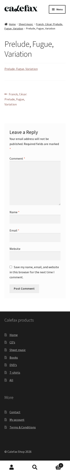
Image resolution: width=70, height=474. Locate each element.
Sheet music (26, 24)
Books (14, 357)
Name (14, 212)
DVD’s (13, 365)
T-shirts (15, 372)
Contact (15, 412)
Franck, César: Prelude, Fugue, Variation (15, 99)
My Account (11, 467)
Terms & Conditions (23, 427)
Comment (17, 158)
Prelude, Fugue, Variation (21, 69)
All (11, 380)
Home (12, 24)
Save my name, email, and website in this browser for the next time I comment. (34, 272)
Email (14, 230)
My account (17, 420)
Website (15, 249)
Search (35, 467)
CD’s (12, 342)
